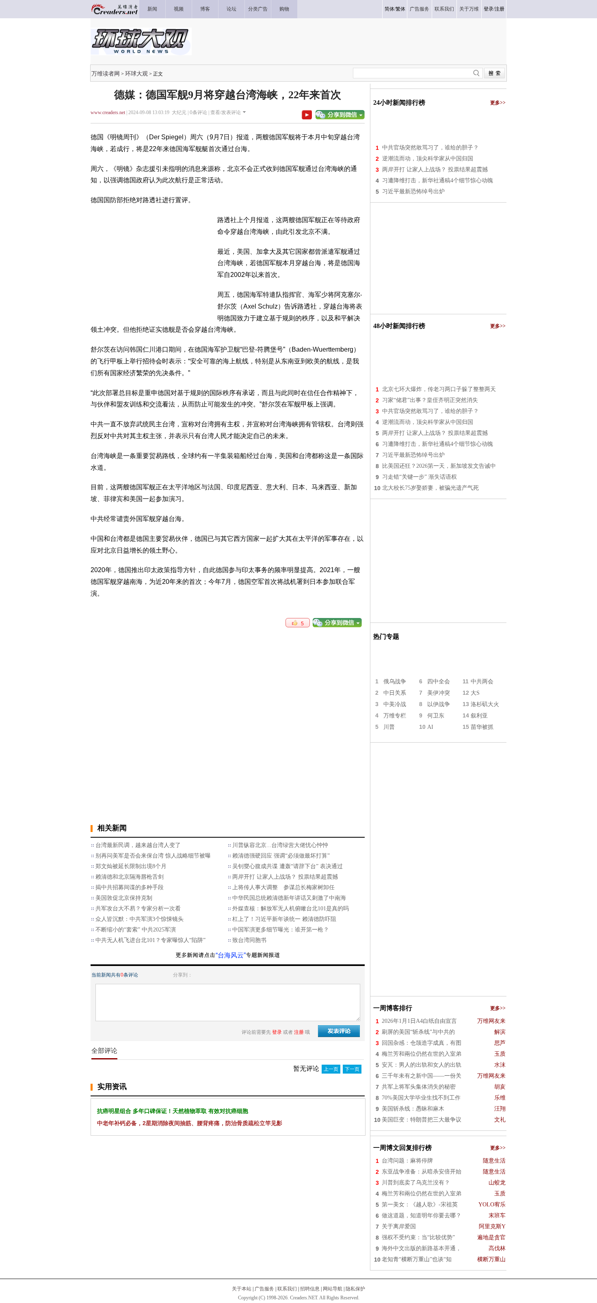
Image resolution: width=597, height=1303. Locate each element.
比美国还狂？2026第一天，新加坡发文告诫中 (439, 466)
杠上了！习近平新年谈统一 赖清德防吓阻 (284, 919)
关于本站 (241, 1289)
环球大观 (136, 73)
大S (475, 693)
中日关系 (394, 693)
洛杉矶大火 (485, 704)
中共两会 (482, 682)
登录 (488, 9)
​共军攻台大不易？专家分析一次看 (138, 908)
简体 (389, 9)
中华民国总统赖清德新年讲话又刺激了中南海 (289, 898)
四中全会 (438, 682)
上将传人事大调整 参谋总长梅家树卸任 (283, 887)
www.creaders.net (108, 112)
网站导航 (332, 1289)
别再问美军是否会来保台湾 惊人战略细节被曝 (153, 856)
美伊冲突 (438, 693)
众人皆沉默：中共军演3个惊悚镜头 (139, 919)
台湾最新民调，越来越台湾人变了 (138, 845)
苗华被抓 (482, 727)
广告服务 (264, 1289)
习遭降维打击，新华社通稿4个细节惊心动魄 (437, 180)
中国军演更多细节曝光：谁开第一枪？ (280, 930)
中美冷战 (394, 704)
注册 (499, 9)
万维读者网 (105, 73)
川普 (389, 727)
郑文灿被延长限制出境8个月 (131, 866)
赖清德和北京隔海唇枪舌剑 (129, 877)
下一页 (352, 1069)
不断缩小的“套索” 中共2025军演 (135, 930)
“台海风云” (231, 955)
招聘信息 (310, 1289)
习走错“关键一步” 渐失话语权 (419, 477)
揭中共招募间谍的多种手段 (129, 887)
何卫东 (435, 716)
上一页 (331, 1069)
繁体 (400, 9)
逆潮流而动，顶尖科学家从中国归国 (427, 159)
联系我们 (287, 1289)
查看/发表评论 (225, 112)
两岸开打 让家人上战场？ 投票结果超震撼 (285, 877)
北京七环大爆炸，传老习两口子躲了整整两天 (439, 389)
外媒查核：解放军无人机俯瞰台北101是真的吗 (290, 908)
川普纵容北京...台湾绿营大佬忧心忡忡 (280, 845)
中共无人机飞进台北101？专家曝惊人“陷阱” (150, 940)
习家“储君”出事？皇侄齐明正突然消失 (430, 400)
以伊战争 (438, 704)
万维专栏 (394, 716)
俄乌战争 (394, 682)
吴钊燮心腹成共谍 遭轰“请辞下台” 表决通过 (287, 866)
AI (430, 727)
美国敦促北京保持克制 (123, 898)
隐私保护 (355, 1289)
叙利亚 (479, 716)
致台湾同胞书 (249, 940)
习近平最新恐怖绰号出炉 (413, 191)
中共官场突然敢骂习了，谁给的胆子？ (430, 148)
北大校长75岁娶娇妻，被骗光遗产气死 (430, 488)
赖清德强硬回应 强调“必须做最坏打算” (281, 856)
